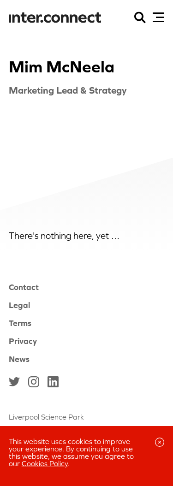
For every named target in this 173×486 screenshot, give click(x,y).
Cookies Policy (45, 463)
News (19, 359)
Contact (24, 287)
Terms (20, 323)
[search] (140, 17)
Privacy (23, 341)
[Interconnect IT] (55, 18)
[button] (158, 17)
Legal (19, 305)
